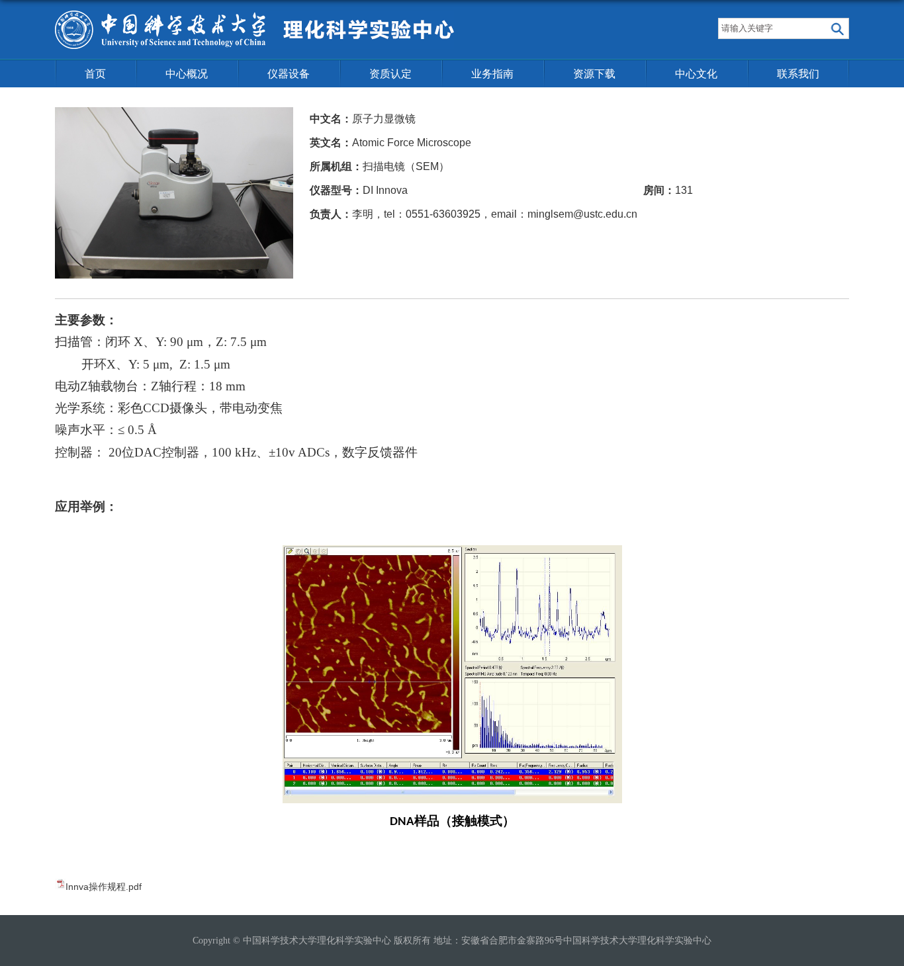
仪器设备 (288, 73)
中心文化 (696, 73)
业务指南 (492, 73)
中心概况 (186, 73)
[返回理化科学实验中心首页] (254, 15)
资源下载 (594, 73)
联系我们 (798, 73)
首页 (95, 73)
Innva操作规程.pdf (104, 886)
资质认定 (390, 73)
